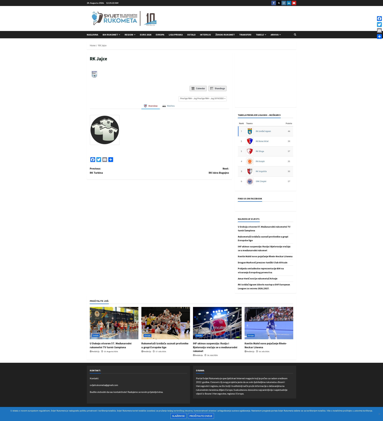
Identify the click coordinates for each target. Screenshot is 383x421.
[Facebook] (379, 19)
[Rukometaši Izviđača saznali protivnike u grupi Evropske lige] (165, 323)
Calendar (200, 88)
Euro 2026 (145, 34)
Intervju (205, 34)
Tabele (260, 34)
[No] (379, 413)
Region (129, 34)
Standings (220, 88)
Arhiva (275, 34)
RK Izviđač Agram (263, 131)
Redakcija (95, 351)
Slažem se (178, 415)
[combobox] (202, 98)
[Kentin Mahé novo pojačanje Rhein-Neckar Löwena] (269, 323)
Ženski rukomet (225, 34)
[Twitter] (379, 25)
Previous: (96, 171)
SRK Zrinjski (261, 181)
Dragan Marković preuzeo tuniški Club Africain (262, 262)
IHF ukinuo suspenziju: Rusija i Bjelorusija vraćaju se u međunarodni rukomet (215, 347)
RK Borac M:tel (262, 141)
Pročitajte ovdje (201, 415)
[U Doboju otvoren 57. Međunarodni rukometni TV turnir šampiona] (114, 323)
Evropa (160, 34)
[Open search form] (295, 34)
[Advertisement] (241, 18)
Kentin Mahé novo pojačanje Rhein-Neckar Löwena (265, 256)
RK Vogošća (261, 171)
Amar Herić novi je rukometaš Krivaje (257, 278)
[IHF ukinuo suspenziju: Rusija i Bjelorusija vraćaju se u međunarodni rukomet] (217, 323)
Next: (219, 171)
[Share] (379, 37)
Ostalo (191, 34)
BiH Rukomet (110, 34)
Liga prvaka (176, 34)
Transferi (245, 34)
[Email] (379, 31)
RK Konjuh (260, 161)
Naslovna (92, 34)
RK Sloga (260, 151)
